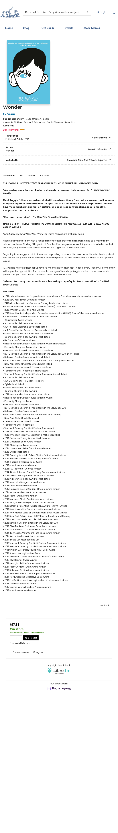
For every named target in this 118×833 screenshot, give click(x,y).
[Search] (88, 12)
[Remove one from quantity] (12, 638)
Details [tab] (31, 175)
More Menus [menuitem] (91, 28)
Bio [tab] (21, 175)
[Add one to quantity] (20, 638)
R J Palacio (9, 114)
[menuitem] (9, 28)
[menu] (59, 28)
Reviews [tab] (44, 175)
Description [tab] (9, 175)
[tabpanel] (59, 390)
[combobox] (32, 12)
